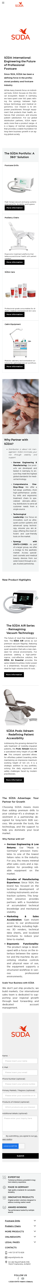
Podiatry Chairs (13, 1226)
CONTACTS (11, 1247)
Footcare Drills (12, 1221)
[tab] (20, 1221)
